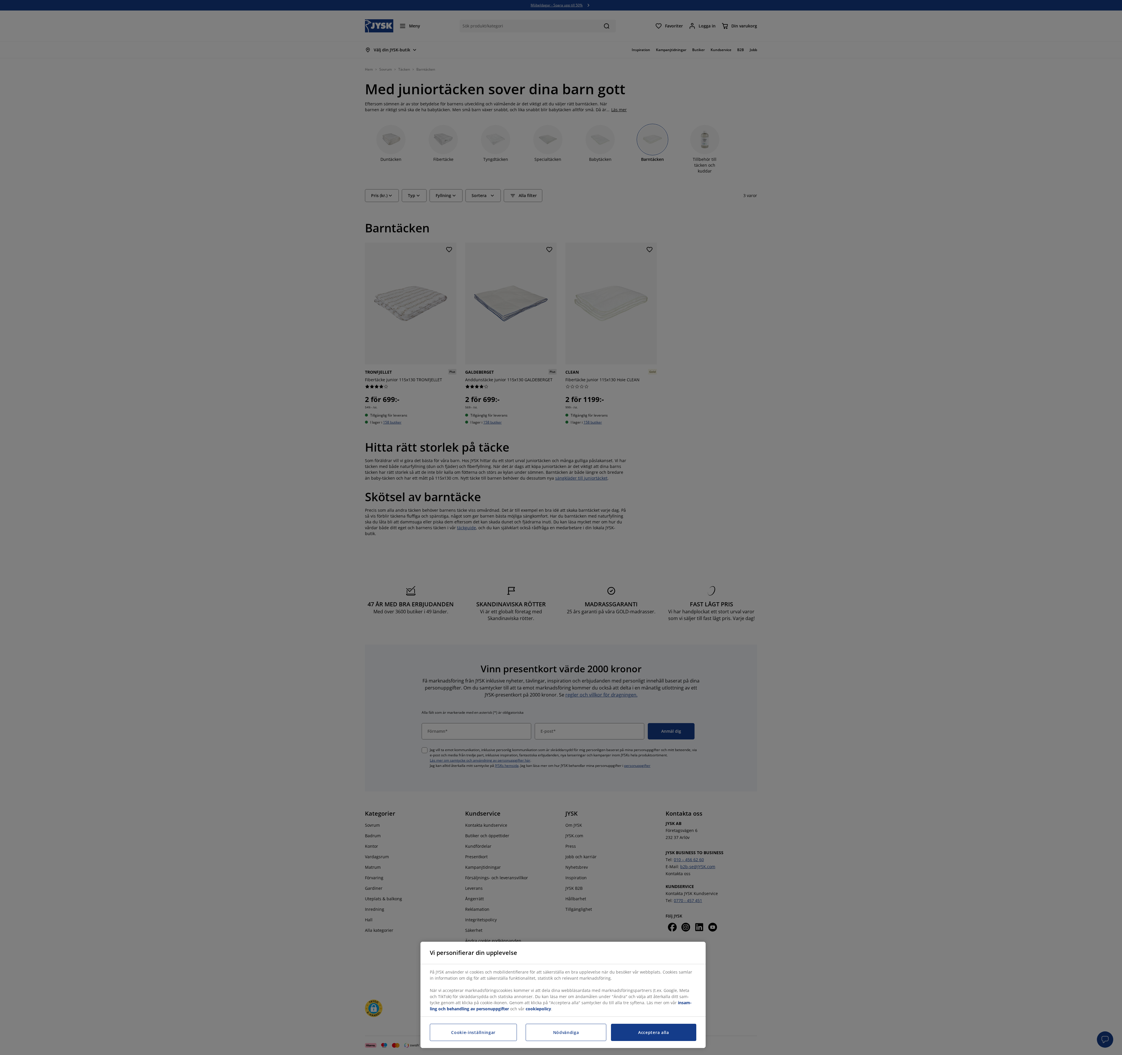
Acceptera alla (653, 1032)
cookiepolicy (538, 1009)
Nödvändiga (566, 1032)
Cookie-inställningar (473, 1032)
